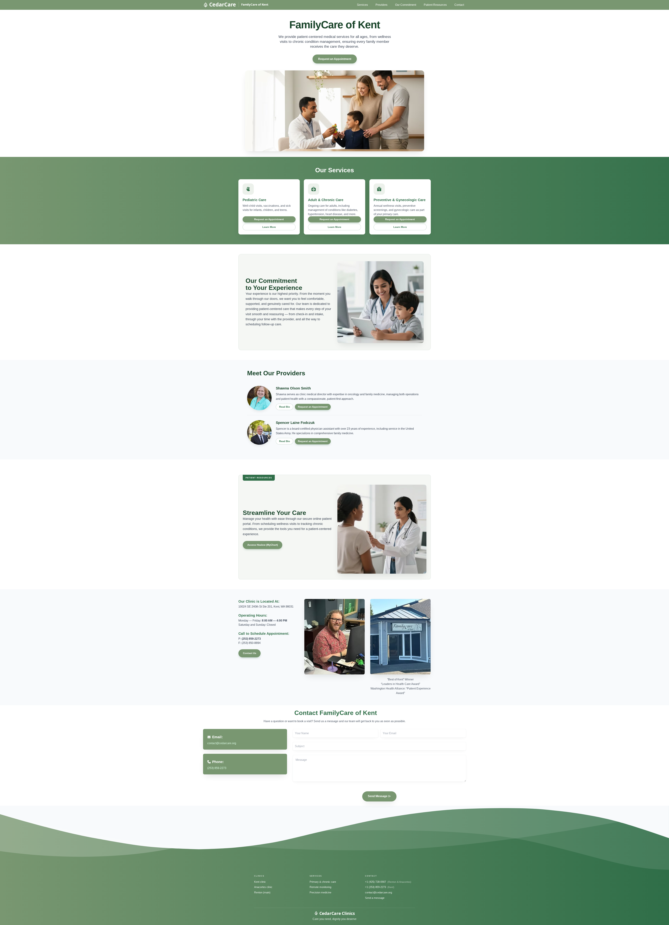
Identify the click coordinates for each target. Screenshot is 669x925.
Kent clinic (260, 881)
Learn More (269, 227)
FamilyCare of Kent (254, 4)
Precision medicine (320, 892)
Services (362, 4)
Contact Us (249, 653)
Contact (459, 4)
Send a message (374, 897)
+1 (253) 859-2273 (375, 887)
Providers (381, 4)
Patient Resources (435, 4)
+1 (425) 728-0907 (375, 881)
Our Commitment (405, 4)
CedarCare (222, 4)
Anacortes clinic (263, 887)
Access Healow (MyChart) (262, 544)
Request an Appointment (334, 58)
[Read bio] (259, 398)
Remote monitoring (320, 887)
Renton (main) (262, 892)
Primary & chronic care (323, 881)
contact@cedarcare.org (378, 892)
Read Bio (284, 406)
